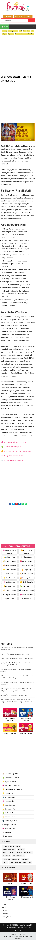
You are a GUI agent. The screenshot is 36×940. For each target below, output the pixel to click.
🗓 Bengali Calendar (9, 594)
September (10, 34)
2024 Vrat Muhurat (10, 733)
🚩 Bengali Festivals (26, 565)
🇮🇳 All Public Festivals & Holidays (12, 460)
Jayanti (19, 852)
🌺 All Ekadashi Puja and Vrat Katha (13, 442)
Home (4, 904)
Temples (18, 862)
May (24, 31)
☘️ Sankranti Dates (26, 586)
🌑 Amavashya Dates (26, 590)
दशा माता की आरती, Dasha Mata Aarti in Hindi (13, 695)
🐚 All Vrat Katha (26, 557)
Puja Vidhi (6, 858)
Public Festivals (18, 855)
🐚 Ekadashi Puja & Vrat (10, 774)
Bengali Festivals (9, 849)
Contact (4, 910)
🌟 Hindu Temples (9, 570)
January (5, 31)
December (30, 34)
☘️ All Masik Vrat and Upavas (11, 447)
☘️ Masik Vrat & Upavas (10, 778)
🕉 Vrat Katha (26, 599)
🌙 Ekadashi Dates (9, 586)
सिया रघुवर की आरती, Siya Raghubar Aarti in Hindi (14, 654)
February (10, 31)
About (4, 907)
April (20, 31)
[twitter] (15, 930)
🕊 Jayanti (9, 574)
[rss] (21, 930)
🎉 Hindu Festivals (9, 561)
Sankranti (15, 858)
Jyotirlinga (28, 852)
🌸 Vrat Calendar (9, 582)
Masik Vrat (6, 855)
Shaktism (25, 858)
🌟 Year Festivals (9, 578)
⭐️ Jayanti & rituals (9, 781)
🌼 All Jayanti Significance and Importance (16, 451)
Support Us (8, 16)
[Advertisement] (18, 55)
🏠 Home (4, 27)
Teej (11, 862)
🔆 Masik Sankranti (26, 574)
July (32, 31)
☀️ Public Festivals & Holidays (12, 789)
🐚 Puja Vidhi (9, 599)
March (16, 31)
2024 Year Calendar (26, 733)
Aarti (18, 845)
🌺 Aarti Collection (26, 561)
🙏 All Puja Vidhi (9, 557)
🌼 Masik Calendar (26, 582)
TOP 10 (5, 862)
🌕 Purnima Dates (9, 590)
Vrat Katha (27, 862)
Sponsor (28, 16)
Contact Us (18, 16)
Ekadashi (21, 849)
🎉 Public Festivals (9, 565)
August (4, 34)
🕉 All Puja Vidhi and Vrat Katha (12, 456)
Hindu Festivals (8, 852)
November (23, 34)
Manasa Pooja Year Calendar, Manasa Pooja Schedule (16, 658)
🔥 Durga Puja (26, 570)
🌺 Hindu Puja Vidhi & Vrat (11, 785)
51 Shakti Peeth (8, 845)
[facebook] (18, 930)
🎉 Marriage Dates (26, 578)
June (28, 31)
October (17, 34)
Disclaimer (5, 914)
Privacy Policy (6, 917)
